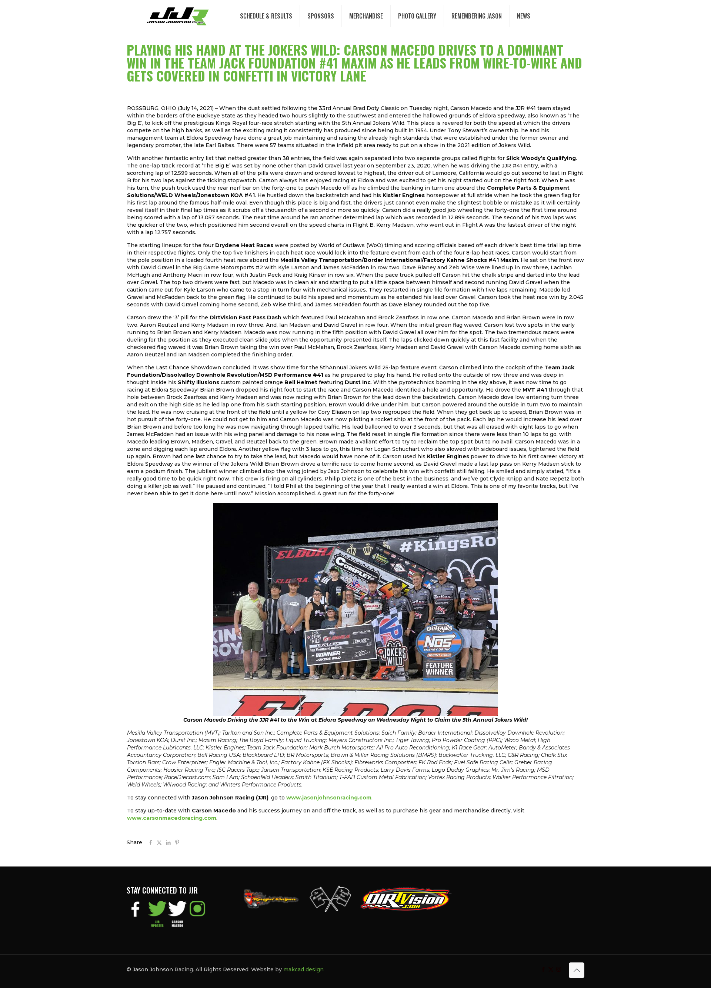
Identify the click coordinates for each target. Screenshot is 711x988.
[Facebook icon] (543, 969)
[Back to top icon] (576, 970)
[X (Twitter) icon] (551, 969)
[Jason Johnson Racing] (177, 16)
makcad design (303, 969)
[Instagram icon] (558, 969)
